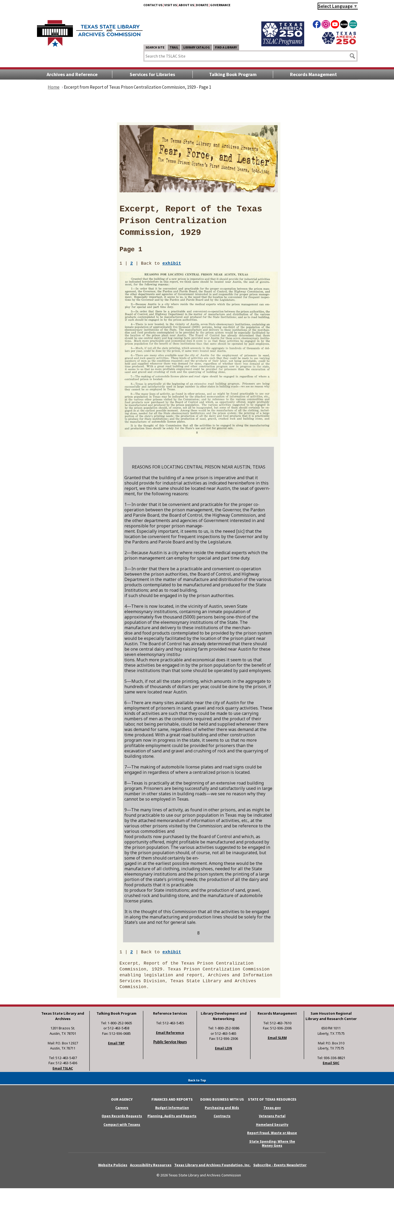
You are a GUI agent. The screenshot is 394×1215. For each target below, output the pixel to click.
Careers (121, 1107)
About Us (186, 5)
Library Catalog (196, 47)
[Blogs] (344, 25)
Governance (220, 5)
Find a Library (226, 47)
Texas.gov (272, 1107)
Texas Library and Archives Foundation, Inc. (212, 1164)
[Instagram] (326, 25)
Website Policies (112, 1164)
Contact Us (152, 5)
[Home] (90, 31)
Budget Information (172, 1107)
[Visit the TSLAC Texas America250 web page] (282, 45)
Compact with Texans (121, 1124)
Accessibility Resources (151, 1164)
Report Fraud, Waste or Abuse (272, 1133)
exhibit (171, 263)
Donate (202, 5)
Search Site (155, 47)
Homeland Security (272, 1124)
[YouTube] (335, 25)
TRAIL (174, 47)
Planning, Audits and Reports (171, 1116)
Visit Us (170, 5)
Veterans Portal (272, 1116)
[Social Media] (353, 25)
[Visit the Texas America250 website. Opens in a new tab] (339, 44)
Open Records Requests (122, 1116)
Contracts (222, 1116)
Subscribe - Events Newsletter (280, 1164)
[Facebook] (317, 25)
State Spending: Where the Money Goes (272, 1143)
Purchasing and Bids (222, 1107)
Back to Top (197, 1080)
